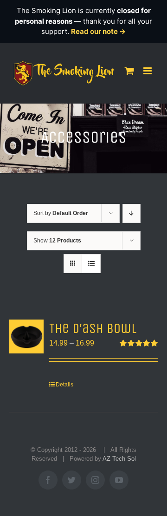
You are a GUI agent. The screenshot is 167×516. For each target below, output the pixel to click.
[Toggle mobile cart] (129, 71)
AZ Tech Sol (119, 458)
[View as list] (91, 264)
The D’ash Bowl (92, 328)
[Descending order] (131, 213)
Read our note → (98, 31)
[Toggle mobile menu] (148, 71)
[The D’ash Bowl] (26, 337)
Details (64, 384)
